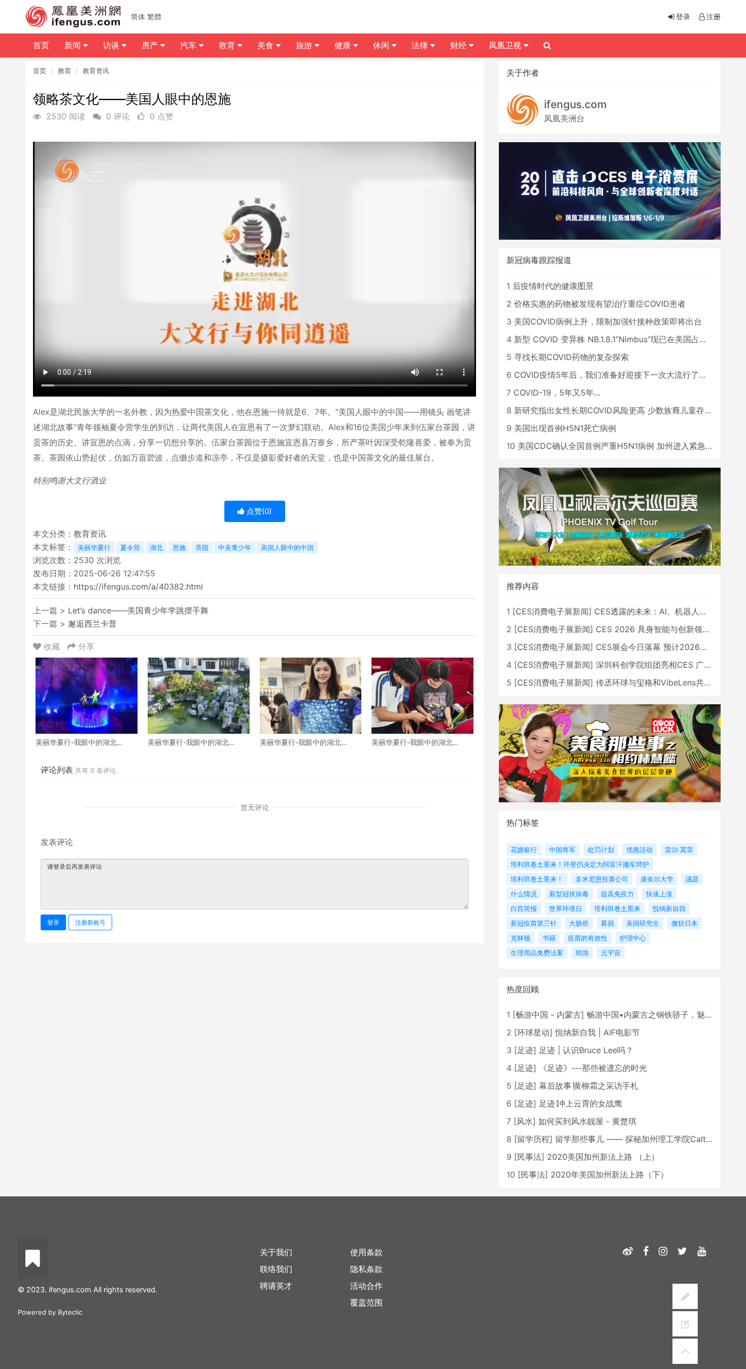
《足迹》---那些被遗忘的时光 (593, 1068)
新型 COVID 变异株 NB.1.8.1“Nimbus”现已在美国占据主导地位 (627, 339)
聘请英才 (276, 1286)
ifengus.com (575, 104)
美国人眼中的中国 (287, 547)
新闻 (73, 45)
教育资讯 (96, 71)
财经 (459, 45)
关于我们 (276, 1252)
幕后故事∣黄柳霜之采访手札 (588, 1086)
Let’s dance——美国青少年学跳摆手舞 (138, 610)
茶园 (202, 547)
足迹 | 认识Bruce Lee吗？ (586, 1050)
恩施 (179, 547)
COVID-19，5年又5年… (557, 392)
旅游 (305, 45)
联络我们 (276, 1269)
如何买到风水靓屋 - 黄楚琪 (587, 1121)
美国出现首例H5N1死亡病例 (565, 428)
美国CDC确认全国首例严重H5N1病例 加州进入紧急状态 (620, 446)
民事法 (529, 1157)
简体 (138, 16)
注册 (713, 16)
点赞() (258, 511)
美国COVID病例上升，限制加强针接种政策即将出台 (608, 321)
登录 (53, 922)
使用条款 (366, 1252)
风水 (525, 1121)
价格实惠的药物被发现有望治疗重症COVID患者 (600, 304)
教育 (64, 71)
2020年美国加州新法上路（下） (609, 1174)
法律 (421, 45)
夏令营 (130, 547)
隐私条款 (366, 1269)
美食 (266, 45)
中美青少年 (234, 547)
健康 (343, 45)
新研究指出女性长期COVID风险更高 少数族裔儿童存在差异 (621, 410)
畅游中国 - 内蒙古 (548, 1014)
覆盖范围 (366, 1302)
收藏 (51, 646)
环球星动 (533, 1032)
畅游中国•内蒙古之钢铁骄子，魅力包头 (658, 1014)
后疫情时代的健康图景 (553, 286)
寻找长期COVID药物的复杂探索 (571, 357)
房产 (151, 45)
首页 (39, 71)
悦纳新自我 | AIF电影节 (597, 1032)
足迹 (525, 1050)
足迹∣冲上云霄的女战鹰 (580, 1103)
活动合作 (366, 1286)
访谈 (112, 45)
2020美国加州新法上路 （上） (603, 1157)
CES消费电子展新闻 (552, 611)
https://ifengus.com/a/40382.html (138, 586)
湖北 (156, 547)
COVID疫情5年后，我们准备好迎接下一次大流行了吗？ (614, 375)
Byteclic (70, 1312)
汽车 (189, 45)
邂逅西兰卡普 (92, 623)
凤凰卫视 (506, 45)
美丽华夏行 (94, 547)
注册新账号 (90, 922)
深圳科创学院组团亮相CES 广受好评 (662, 665)
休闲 (382, 45)
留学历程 (533, 1139)
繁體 (154, 16)
